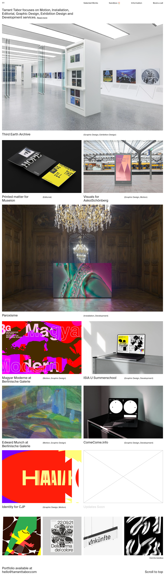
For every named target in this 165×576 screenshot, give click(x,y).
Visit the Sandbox (156, 558)
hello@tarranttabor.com (19, 572)
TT (3, 3)
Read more (42, 18)
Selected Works (91, 3)
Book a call (158, 3)
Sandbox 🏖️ (114, 3)
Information (136, 3)
